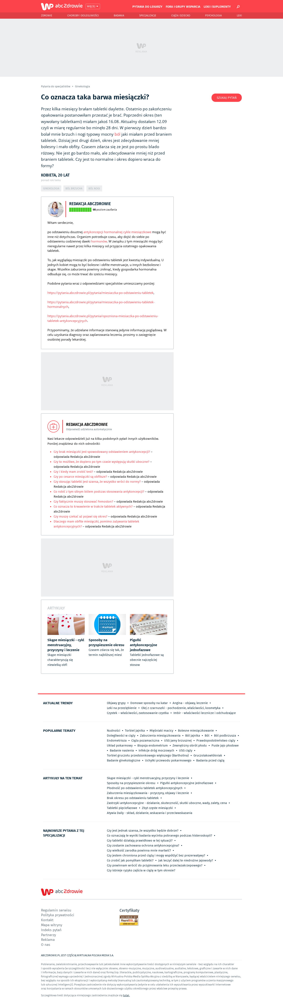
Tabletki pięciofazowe (122, 808)
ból (117, 134)
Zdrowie (46, 15)
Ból (207, 735)
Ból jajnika (192, 735)
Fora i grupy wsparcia (183, 6)
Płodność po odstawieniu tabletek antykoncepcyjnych (145, 788)
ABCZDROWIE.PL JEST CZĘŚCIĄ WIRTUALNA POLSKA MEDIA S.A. (77, 955)
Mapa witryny (51, 924)
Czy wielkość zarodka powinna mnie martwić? (139, 850)
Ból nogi (94, 188)
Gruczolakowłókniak (208, 755)
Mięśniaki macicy (161, 730)
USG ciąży (185, 750)
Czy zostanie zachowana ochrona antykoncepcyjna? (143, 845)
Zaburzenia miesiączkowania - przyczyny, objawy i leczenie (148, 793)
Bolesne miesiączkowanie (196, 730)
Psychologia (213, 15)
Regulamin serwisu (56, 910)
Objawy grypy (116, 703)
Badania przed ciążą (210, 760)
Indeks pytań (51, 929)
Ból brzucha (73, 188)
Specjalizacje (147, 15)
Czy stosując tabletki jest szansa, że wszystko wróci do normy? (97, 481)
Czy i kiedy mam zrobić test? (74, 471)
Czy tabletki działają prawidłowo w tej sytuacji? (140, 840)
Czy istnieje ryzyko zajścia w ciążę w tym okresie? (141, 870)
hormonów (99, 241)
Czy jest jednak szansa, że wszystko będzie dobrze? (142, 830)
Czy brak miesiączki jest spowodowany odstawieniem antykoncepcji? (102, 451)
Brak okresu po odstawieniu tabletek (133, 798)
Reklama (48, 939)
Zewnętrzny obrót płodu (190, 745)
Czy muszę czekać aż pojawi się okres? (80, 516)
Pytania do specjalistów (56, 86)
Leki (239, 15)
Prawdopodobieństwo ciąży (215, 740)
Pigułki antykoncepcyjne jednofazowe (186, 783)
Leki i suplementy (217, 6)
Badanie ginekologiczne (123, 760)
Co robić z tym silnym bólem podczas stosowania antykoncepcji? (99, 491)
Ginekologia (82, 86)
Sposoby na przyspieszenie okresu (131, 783)
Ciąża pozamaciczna (145, 740)
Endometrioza (117, 740)
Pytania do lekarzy (147, 6)
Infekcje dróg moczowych (156, 750)
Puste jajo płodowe (225, 745)
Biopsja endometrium (152, 745)
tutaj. (126, 995)
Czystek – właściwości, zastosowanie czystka (138, 713)
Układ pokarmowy (120, 745)
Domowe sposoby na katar (149, 703)
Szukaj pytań (227, 97)
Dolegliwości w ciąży (121, 735)
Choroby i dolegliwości (83, 15)
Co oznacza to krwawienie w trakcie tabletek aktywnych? (93, 506)
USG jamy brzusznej (178, 740)
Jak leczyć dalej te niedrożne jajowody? (185, 860)
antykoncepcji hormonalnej (102, 232)
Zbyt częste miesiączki (157, 808)
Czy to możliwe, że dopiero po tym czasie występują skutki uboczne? (101, 461)
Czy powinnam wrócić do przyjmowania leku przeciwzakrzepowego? (154, 865)
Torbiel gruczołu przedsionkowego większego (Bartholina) (148, 755)
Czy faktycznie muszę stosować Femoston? (84, 501)
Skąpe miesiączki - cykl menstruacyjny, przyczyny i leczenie (148, 778)
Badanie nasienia (122, 750)
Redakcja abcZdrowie (90, 204)
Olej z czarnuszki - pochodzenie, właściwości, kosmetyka (180, 708)
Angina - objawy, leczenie (190, 703)
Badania (119, 15)
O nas (45, 944)
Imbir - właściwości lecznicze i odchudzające (204, 713)
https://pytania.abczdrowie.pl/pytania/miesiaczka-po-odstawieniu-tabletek (100, 293)
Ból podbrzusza (225, 735)
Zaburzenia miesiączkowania (160, 735)
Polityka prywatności (57, 914)
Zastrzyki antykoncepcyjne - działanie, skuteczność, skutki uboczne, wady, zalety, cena (167, 803)
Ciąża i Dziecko (180, 15)
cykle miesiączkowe (137, 232)
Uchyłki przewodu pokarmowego (168, 760)
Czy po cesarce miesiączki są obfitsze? (81, 476)
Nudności (113, 730)
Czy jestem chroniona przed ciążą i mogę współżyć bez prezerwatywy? (156, 855)
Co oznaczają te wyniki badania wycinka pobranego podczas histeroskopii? (159, 835)
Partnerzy (48, 934)
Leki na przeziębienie (122, 708)
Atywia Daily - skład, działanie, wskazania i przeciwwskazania (149, 813)
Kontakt (47, 919)
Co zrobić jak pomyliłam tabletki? (130, 860)
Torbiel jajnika (135, 730)
